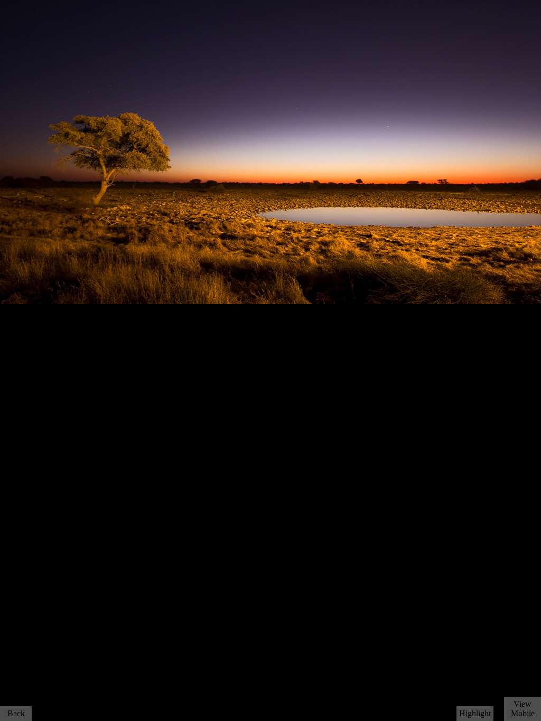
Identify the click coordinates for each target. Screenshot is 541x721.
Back (16, 713)
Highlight (475, 713)
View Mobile (523, 708)
